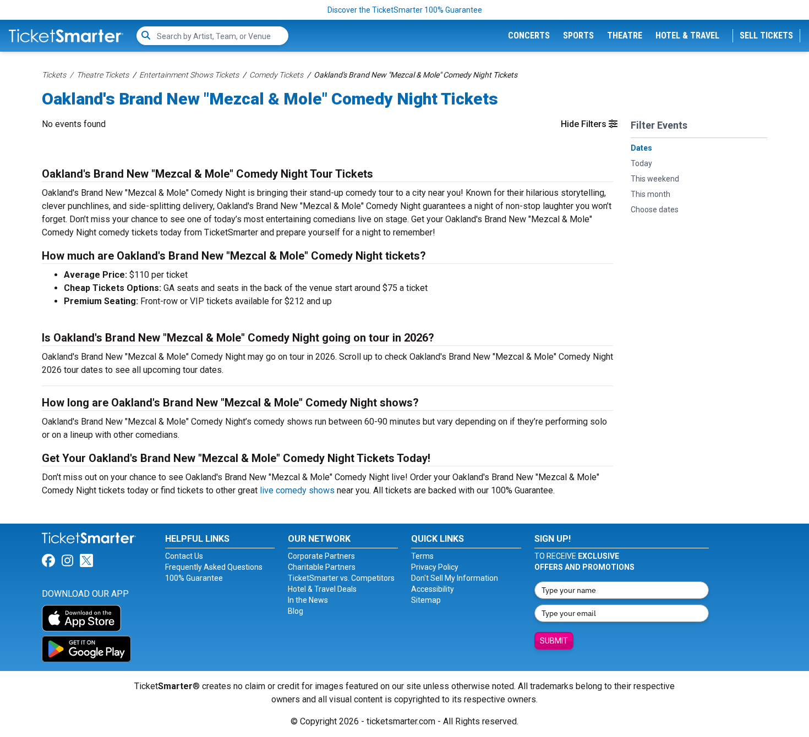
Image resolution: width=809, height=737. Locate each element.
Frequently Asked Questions (214, 567)
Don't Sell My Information (454, 578)
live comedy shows (297, 490)
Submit (554, 640)
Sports (578, 35)
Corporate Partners (321, 556)
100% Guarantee (194, 578)
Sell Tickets (766, 35)
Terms (422, 556)
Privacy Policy (434, 567)
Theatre (624, 35)
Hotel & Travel (687, 35)
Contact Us (184, 556)
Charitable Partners (322, 567)
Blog (295, 611)
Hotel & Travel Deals (322, 589)
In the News (308, 600)
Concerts (529, 35)
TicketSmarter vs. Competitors (341, 578)
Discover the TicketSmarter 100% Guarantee (404, 10)
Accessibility (432, 589)
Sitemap (426, 600)
